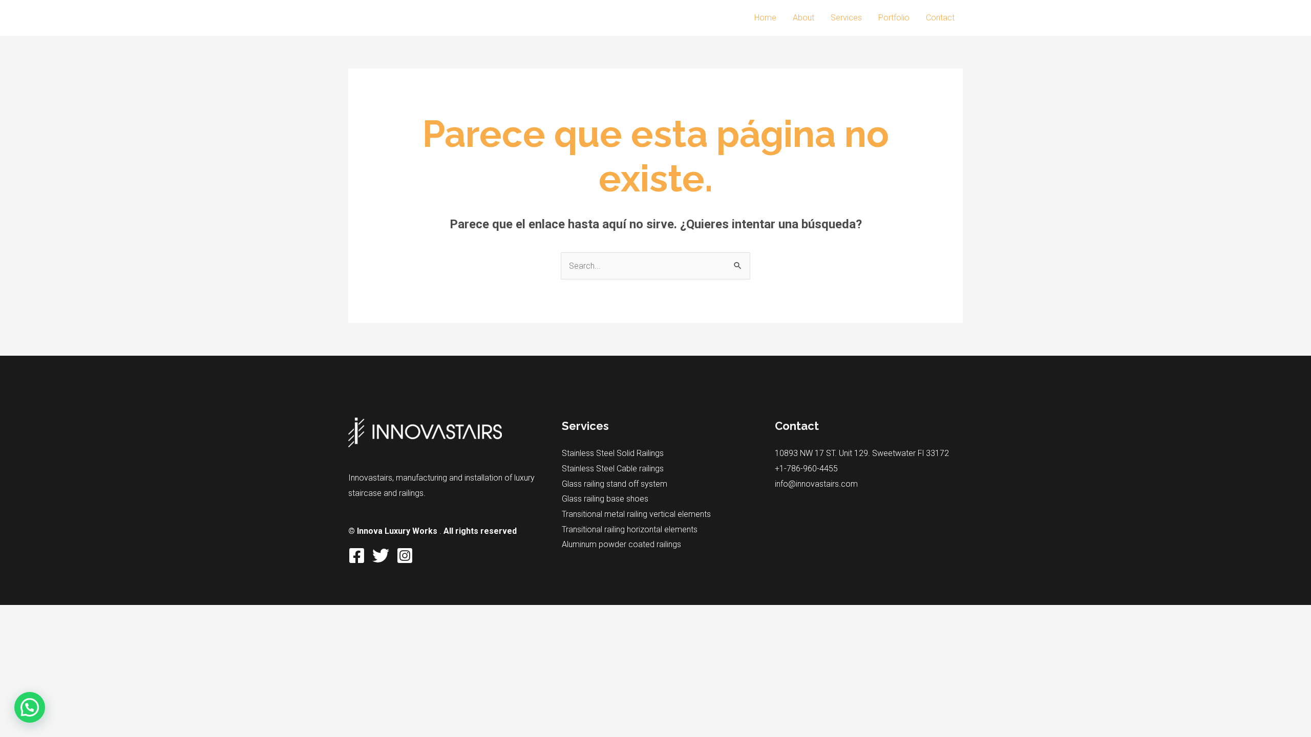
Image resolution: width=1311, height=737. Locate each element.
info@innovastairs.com (816, 484)
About (803, 18)
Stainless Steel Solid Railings (613, 453)
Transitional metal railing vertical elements (636, 514)
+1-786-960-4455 (806, 468)
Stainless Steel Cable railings (613, 468)
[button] (29, 707)
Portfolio (894, 18)
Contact (940, 18)
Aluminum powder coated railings (621, 544)
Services (846, 18)
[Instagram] (404, 555)
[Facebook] (356, 555)
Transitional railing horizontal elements (629, 529)
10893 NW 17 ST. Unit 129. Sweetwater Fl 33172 (862, 453)
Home (765, 18)
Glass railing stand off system (614, 484)
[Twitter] (380, 555)
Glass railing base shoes (605, 499)
